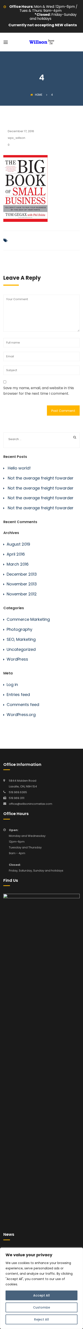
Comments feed (23, 704)
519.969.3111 (16, 798)
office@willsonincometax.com (30, 804)
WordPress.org (21, 714)
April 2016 (16, 554)
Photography (19, 629)
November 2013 (22, 584)
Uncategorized (21, 649)
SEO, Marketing (21, 639)
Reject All (41, 1319)
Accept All (41, 1295)
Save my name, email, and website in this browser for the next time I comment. (38, 390)
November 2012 (22, 594)
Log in (12, 684)
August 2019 (18, 544)
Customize (41, 1307)
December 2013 (22, 574)
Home (38, 95)
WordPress (17, 659)
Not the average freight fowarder (40, 478)
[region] (41, 1288)
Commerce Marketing (28, 619)
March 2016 (18, 564)
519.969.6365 (18, 792)
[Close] (78, 1251)
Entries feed (18, 694)
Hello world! (19, 468)
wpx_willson (16, 138)
